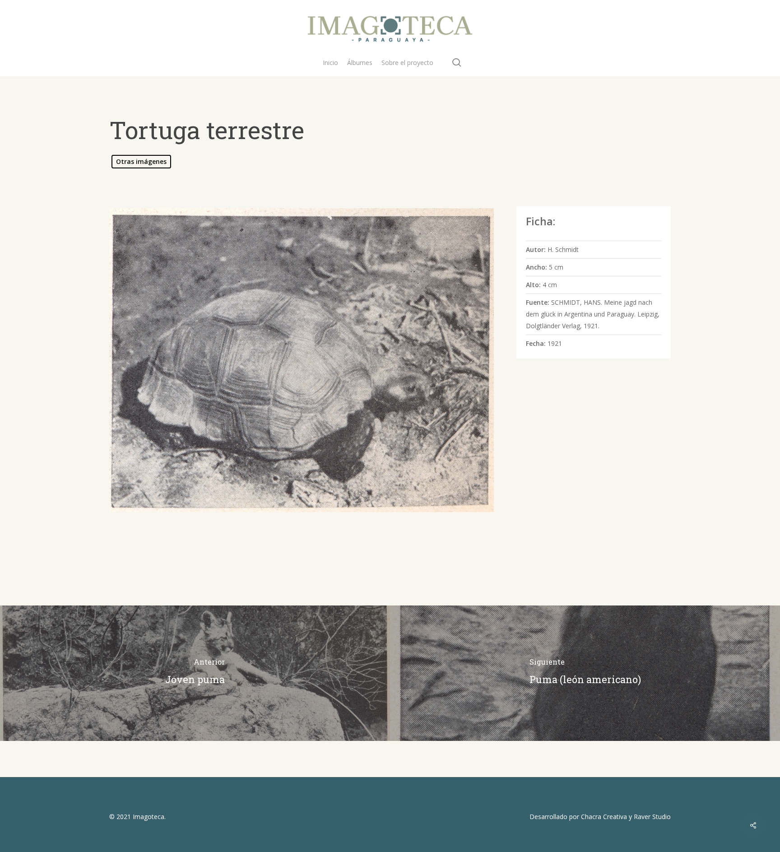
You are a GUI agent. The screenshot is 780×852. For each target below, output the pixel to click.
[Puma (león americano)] (585, 673)
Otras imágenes (141, 161)
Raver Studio (652, 816)
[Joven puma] (195, 673)
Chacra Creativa (604, 816)
